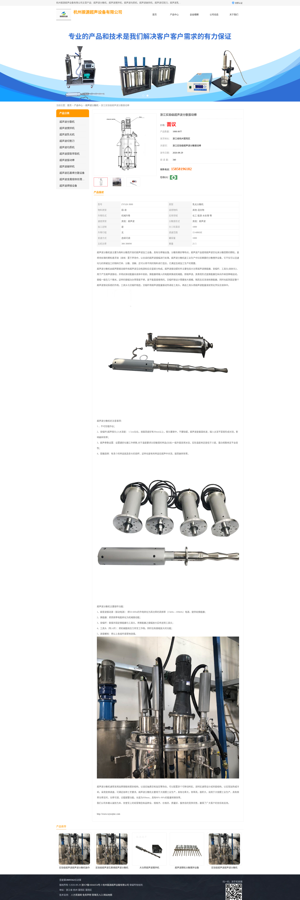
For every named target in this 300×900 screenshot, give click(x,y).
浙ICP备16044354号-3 (91, 885)
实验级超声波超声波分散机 (150, 867)
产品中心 (174, 14)
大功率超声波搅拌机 (75, 867)
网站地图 (107, 895)
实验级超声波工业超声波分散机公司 (188, 867)
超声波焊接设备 (68, 185)
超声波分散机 (91, 105)
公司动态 (214, 14)
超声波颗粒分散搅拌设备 (113, 867)
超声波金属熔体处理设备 (73, 179)
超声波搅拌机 (67, 128)
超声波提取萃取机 (70, 153)
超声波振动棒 (67, 160)
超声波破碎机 (67, 166)
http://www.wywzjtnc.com (108, 814)
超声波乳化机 (67, 134)
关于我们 (234, 14)
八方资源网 (76, 895)
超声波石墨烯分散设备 (72, 173)
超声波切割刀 (67, 141)
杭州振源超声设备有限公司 (116, 885)
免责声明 (86, 895)
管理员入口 (97, 895)
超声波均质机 (67, 147)
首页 (154, 14)
